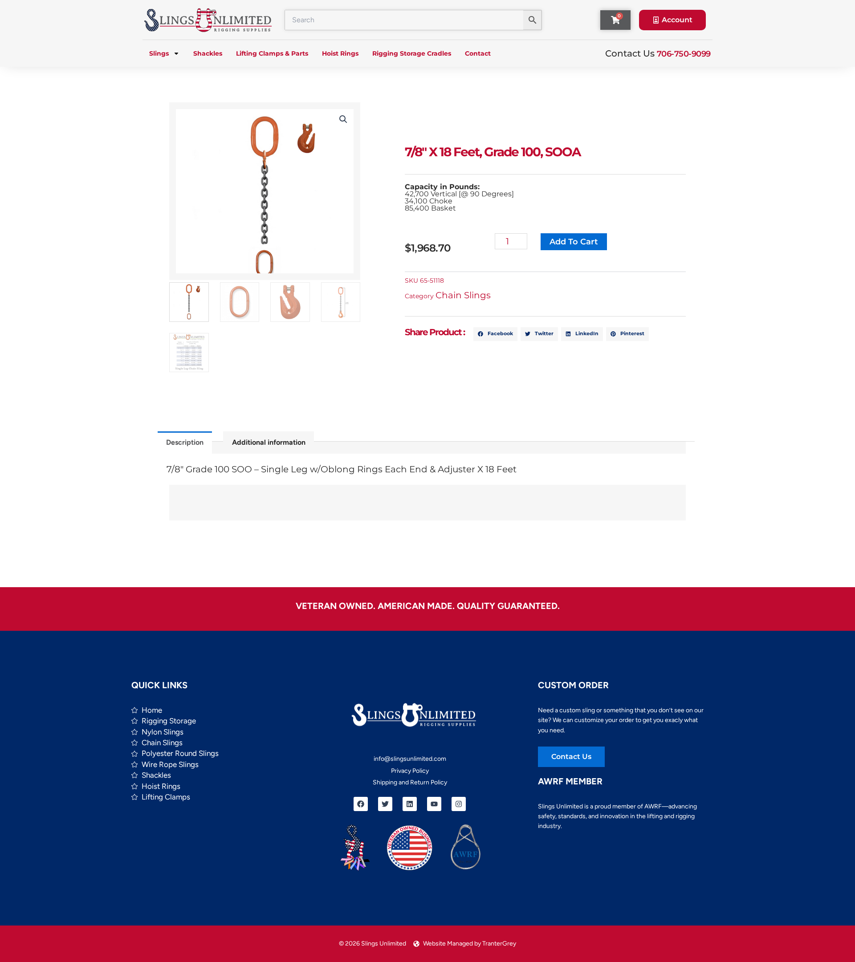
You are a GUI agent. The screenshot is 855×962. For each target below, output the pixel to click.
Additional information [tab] (268, 442)
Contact (478, 53)
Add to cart (574, 242)
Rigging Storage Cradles (411, 53)
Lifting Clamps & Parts (272, 53)
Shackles (207, 53)
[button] (343, 119)
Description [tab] (185, 442)
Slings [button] (159, 53)
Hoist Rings (340, 53)
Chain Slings (463, 295)
